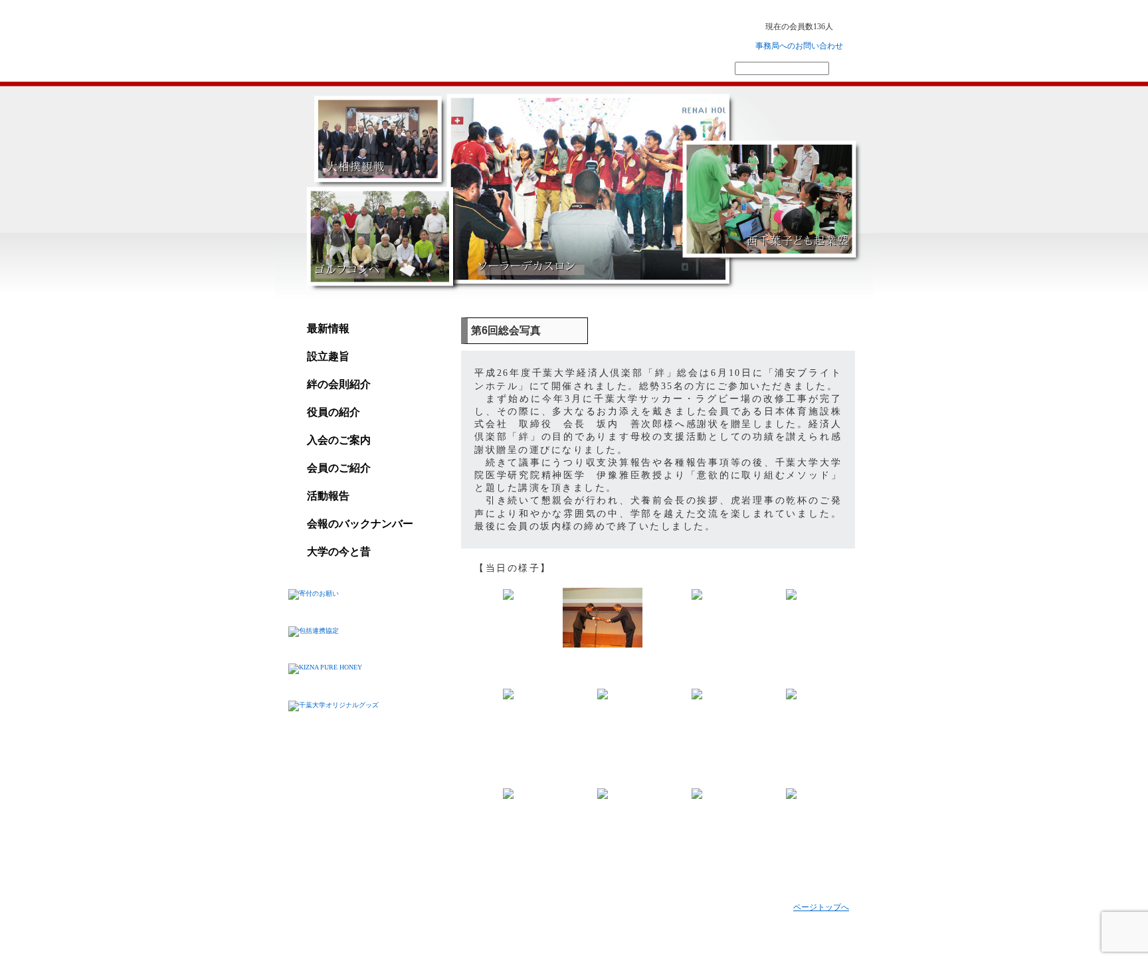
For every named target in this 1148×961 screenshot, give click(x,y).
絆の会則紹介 (339, 384)
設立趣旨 (328, 356)
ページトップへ (821, 907)
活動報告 (328, 495)
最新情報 (328, 328)
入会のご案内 (339, 440)
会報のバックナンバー (360, 523)
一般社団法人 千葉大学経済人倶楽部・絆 (406, 39)
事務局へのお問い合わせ (799, 45)
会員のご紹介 (339, 468)
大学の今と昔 (339, 551)
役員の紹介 (333, 412)
